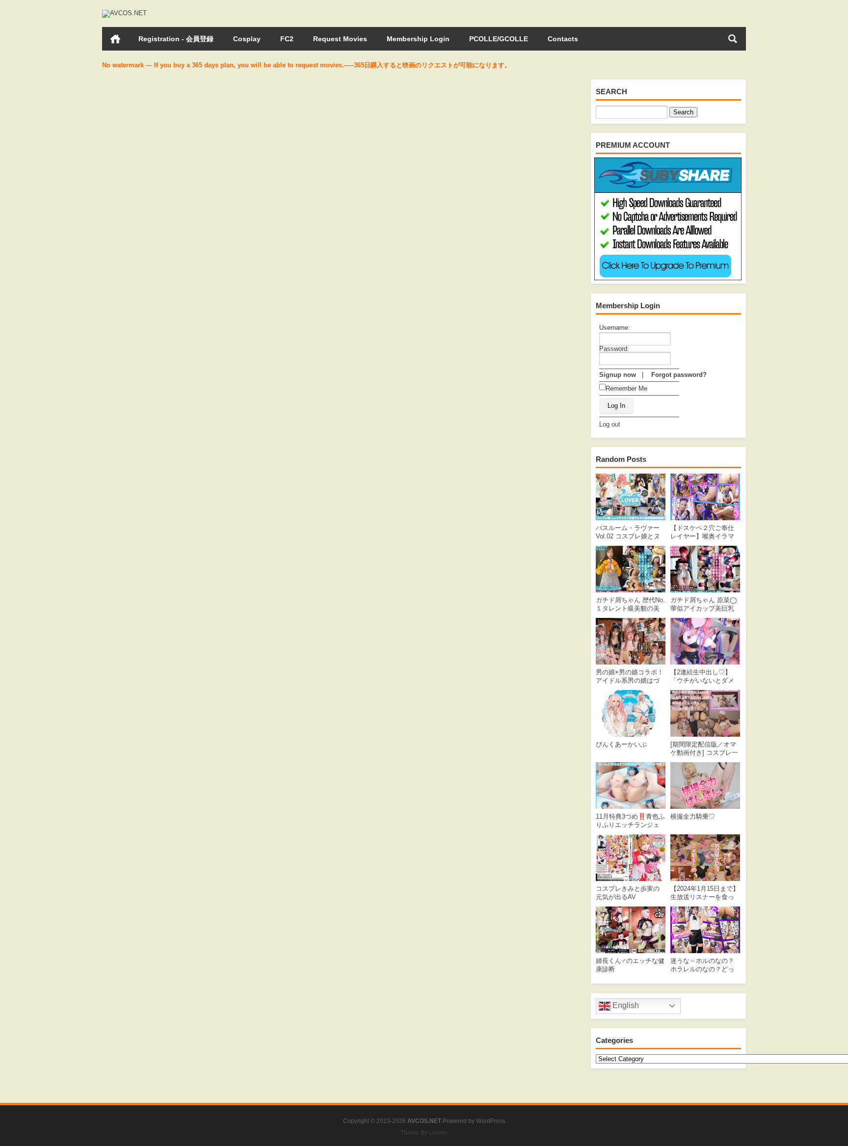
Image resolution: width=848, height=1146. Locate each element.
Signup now (617, 374)
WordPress (490, 1121)
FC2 (286, 39)
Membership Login (418, 39)
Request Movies (340, 39)
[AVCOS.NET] (124, 13)
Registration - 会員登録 (175, 39)
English (624, 1005)
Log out (609, 424)
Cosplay (247, 39)
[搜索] (732, 39)
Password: (614, 348)
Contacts (563, 39)
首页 (115, 39)
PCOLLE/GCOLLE (498, 39)
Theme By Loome (424, 1132)
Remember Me (626, 388)
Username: (614, 327)
